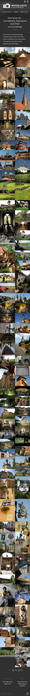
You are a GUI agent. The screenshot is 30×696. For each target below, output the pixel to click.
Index (16, 12)
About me (24, 12)
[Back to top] (27, 694)
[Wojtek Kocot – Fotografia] (15, 5)
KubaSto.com (10, 693)
